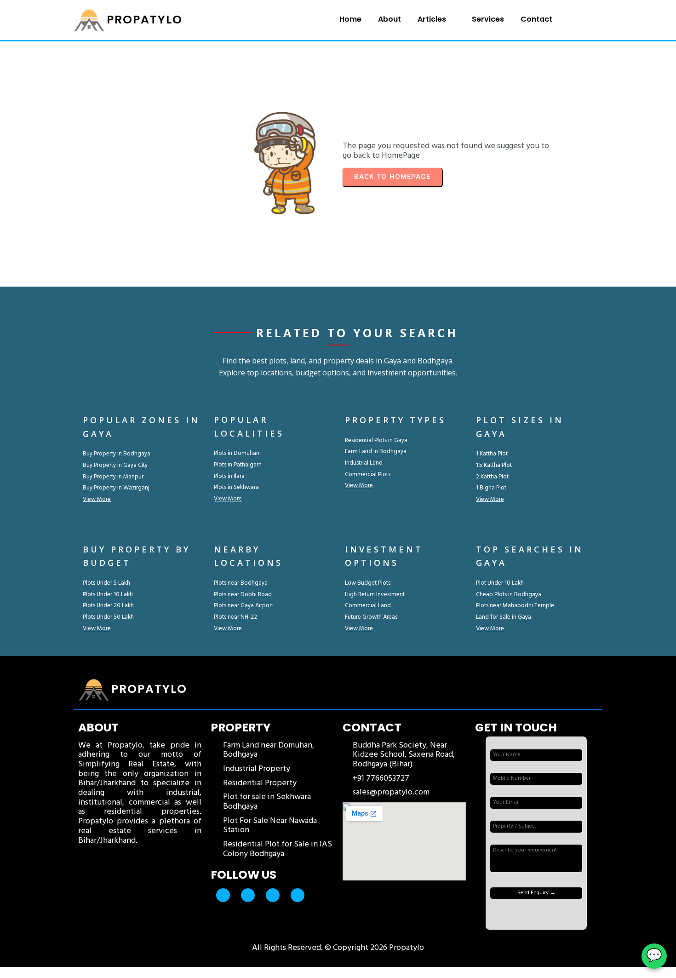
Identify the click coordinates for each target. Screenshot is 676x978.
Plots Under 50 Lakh (108, 617)
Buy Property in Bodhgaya (116, 454)
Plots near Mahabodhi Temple (515, 605)
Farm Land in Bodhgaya (376, 451)
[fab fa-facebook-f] (223, 895)
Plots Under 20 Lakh (108, 605)
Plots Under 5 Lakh (106, 583)
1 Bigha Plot (491, 488)
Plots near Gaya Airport (243, 605)
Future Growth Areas (371, 617)
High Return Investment (375, 594)
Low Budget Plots (367, 583)
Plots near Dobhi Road (243, 594)
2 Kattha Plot (492, 477)
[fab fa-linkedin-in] (297, 895)
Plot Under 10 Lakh (500, 583)
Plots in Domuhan (236, 453)
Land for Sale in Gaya (503, 617)
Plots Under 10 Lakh (108, 594)
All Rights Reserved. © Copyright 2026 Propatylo (338, 948)
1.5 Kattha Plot (494, 465)
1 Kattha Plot (492, 454)
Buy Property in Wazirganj (116, 488)
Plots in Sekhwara (236, 487)
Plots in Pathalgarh (238, 465)
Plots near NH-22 (235, 617)
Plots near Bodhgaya (241, 583)
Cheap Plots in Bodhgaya (508, 594)
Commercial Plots (367, 474)
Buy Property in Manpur (113, 477)
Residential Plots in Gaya (376, 440)
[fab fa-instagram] (273, 895)
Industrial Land (364, 463)
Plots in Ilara (229, 476)
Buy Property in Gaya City (115, 465)
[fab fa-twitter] (248, 895)
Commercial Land (368, 605)
